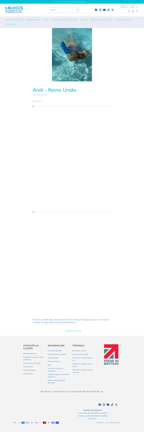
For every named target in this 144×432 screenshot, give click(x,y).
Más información (82, 2)
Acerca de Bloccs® (55, 351)
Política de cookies (79, 351)
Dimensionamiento (30, 353)
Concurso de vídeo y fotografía (55, 370)
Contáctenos (28, 374)
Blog (49, 365)
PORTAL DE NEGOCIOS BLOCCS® (56, 382)
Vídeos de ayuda (29, 370)
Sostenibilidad (53, 358)
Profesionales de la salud (57, 354)
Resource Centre (54, 361)
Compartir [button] (38, 101)
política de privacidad (80, 354)
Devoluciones (28, 367)
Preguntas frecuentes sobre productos (33, 358)
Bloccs (104, 422)
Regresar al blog (73, 331)
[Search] (77, 9)
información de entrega (32, 363)
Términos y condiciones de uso (82, 359)
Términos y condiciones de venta (82, 365)
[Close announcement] (141, 1)
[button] (123, 20)
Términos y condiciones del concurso (82, 371)
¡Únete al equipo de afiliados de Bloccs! (58, 376)
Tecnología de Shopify (113, 422)
